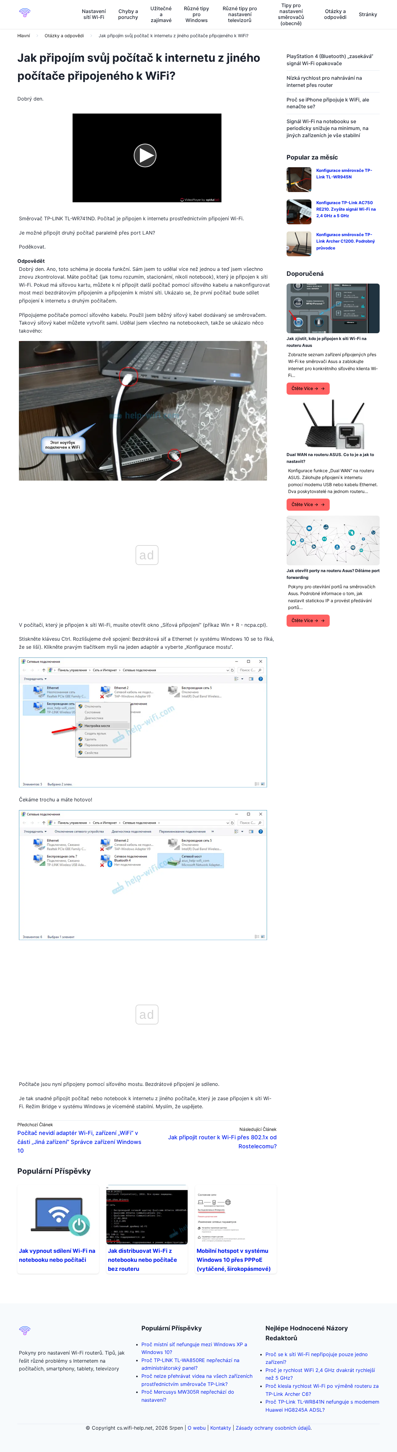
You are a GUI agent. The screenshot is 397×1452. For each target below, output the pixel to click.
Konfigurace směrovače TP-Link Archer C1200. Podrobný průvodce (345, 241)
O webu (197, 1428)
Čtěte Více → (305, 388)
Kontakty (220, 1428)
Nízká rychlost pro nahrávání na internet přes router (324, 81)
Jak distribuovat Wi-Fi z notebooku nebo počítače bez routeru (142, 1260)
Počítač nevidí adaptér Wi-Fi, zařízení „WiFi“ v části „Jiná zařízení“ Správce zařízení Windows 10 (79, 1142)
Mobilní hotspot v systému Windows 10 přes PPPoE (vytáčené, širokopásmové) (234, 1260)
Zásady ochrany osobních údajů (273, 1428)
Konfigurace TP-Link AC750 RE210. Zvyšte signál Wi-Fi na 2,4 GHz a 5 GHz (346, 209)
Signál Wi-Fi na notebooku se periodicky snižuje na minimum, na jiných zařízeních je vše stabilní (327, 128)
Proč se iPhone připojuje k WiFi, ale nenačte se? (328, 103)
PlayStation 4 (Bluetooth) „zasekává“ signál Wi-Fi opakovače (330, 59)
